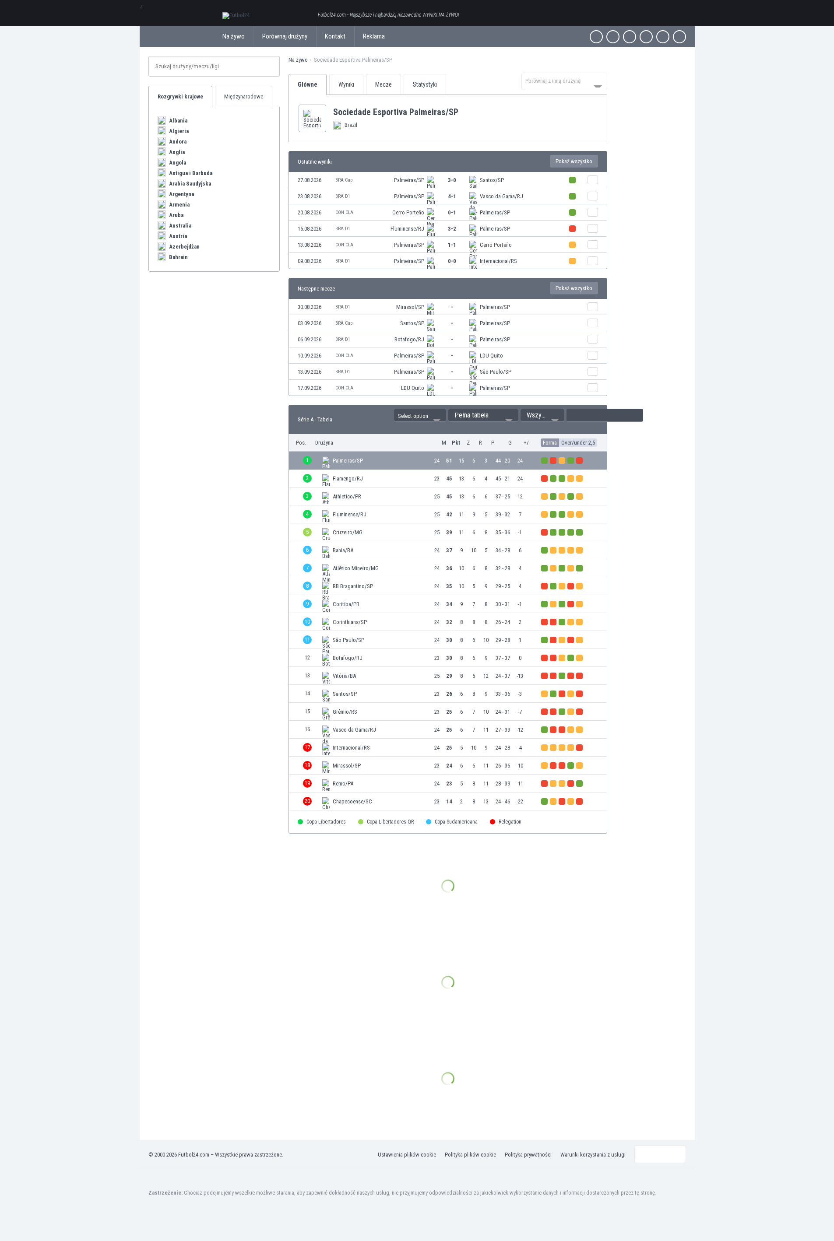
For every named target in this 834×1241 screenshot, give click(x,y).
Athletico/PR (347, 496)
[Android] (662, 36)
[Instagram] (629, 36)
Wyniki (346, 84)
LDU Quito (491, 355)
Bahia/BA (343, 550)
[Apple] (646, 36)
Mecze (383, 84)
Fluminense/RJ (407, 228)
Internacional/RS (498, 261)
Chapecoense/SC (352, 801)
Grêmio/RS (345, 711)
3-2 (452, 228)
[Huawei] (679, 36)
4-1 (452, 196)
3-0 (452, 180)
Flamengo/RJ (348, 478)
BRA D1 (342, 196)
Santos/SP (492, 180)
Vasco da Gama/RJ (501, 196)
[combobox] (564, 81)
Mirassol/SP (410, 307)
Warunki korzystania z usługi (593, 1154)
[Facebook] (596, 36)
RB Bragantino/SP (353, 586)
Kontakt (335, 36)
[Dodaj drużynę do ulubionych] (465, 112)
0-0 (452, 261)
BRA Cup (343, 180)
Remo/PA (343, 783)
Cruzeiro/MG (347, 532)
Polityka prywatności (528, 1154)
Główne (307, 84)
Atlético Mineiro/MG (356, 568)
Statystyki (425, 84)
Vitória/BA (344, 676)
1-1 (452, 245)
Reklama (374, 36)
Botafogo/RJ (409, 339)
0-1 (452, 212)
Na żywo (233, 36)
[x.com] (612, 36)
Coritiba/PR (346, 604)
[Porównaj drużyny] (593, 179)
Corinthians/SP (350, 622)
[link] (448, 180)
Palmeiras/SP (409, 180)
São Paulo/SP (495, 371)
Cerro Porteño (408, 212)
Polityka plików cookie (470, 1154)
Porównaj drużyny (284, 36)
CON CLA (344, 212)
